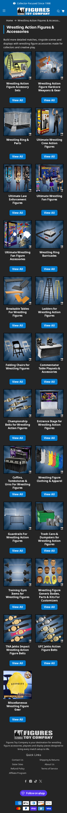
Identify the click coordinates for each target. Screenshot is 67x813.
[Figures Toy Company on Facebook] (26, 781)
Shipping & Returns (49, 759)
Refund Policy (18, 768)
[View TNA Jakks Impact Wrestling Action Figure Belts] (17, 628)
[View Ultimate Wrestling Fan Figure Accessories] (17, 234)
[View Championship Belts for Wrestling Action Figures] (17, 403)
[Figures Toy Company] (33, 11)
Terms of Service (49, 768)
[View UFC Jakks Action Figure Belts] (49, 628)
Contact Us (17, 759)
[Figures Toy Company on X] (40, 781)
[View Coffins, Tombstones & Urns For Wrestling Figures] (17, 459)
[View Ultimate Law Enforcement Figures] (17, 178)
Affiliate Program (17, 773)
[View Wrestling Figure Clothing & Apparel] (49, 459)
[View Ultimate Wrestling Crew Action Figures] (49, 122)
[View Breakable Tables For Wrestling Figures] (17, 291)
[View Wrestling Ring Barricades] (49, 234)
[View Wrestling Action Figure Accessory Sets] (17, 65)
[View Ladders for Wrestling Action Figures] (49, 291)
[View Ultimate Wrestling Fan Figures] (49, 178)
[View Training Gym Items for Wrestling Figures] (17, 572)
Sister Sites (17, 764)
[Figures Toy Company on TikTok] (36, 781)
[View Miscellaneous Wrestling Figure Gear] (17, 685)
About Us (49, 764)
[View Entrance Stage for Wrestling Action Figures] (49, 403)
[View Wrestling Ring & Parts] (17, 122)
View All (17, 100)
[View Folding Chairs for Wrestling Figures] (17, 347)
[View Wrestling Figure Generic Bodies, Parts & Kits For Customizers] (49, 572)
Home (9, 20)
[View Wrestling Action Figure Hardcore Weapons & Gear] (49, 65)
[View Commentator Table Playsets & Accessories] (49, 347)
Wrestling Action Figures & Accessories (39, 20)
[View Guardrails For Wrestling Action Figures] (17, 516)
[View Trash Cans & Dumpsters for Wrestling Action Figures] (49, 516)
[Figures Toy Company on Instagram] (31, 781)
